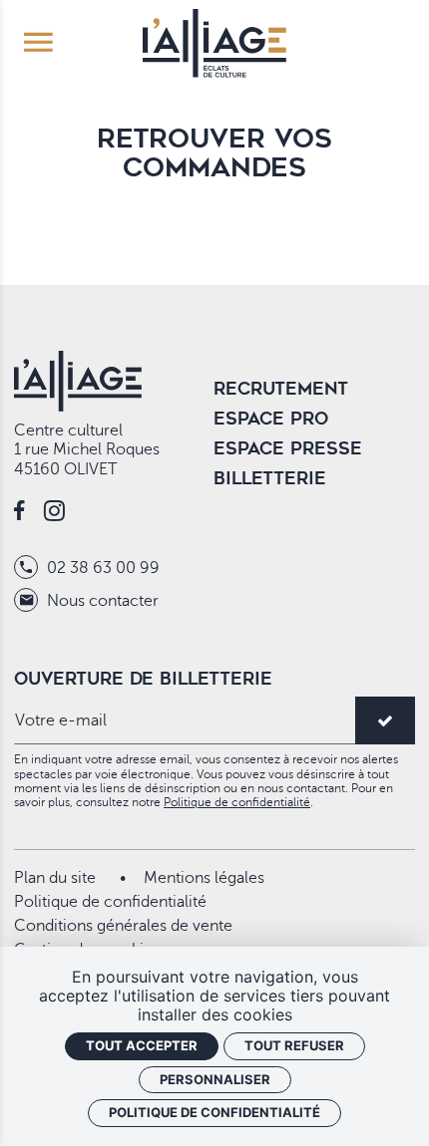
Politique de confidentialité (237, 802)
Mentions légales (204, 878)
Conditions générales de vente (123, 926)
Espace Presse (288, 448)
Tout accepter (142, 1045)
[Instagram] (54, 512)
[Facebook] (19, 512)
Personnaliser (215, 1079)
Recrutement (281, 389)
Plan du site (55, 878)
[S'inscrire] (385, 720)
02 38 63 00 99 (101, 568)
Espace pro (271, 419)
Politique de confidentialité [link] (214, 1112)
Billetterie (270, 478)
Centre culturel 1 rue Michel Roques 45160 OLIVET (87, 449)
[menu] (38, 43)
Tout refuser (294, 1045)
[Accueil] (214, 41)
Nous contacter (101, 601)
